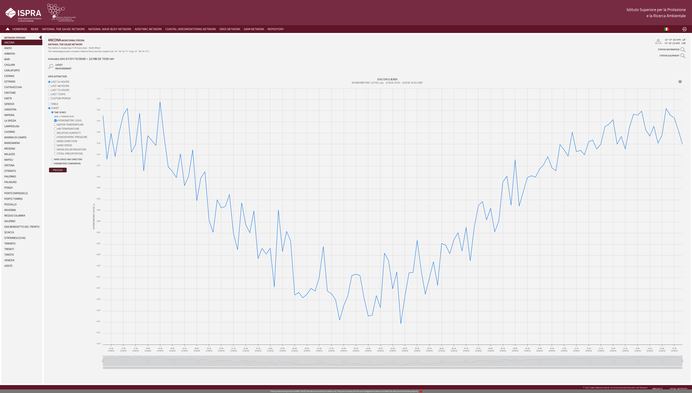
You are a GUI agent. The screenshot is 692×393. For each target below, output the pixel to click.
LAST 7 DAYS (57, 94)
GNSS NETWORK (229, 29)
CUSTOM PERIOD (60, 98)
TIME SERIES (60, 112)
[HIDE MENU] (40, 37)
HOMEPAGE (19, 29)
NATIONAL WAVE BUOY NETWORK (109, 29)
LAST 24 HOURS (59, 82)
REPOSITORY (276, 29)
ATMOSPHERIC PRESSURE (72, 137)
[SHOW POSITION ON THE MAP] (659, 41)
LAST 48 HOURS (59, 86)
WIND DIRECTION (67, 141)
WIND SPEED (64, 145)
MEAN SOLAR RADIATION (71, 149)
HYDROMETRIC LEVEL (69, 120)
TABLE (54, 104)
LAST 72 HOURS (59, 90)
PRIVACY (657, 389)
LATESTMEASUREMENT (63, 66)
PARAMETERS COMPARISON (67, 163)
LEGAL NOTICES (678, 389)
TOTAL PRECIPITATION (70, 153)
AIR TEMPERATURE (68, 129)
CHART (54, 108)
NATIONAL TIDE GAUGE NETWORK (63, 29)
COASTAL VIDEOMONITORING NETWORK (190, 29)
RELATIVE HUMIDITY (69, 133)
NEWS (35, 29)
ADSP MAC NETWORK (148, 29)
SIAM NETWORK (254, 29)
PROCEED (58, 170)
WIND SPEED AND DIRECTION (68, 159)
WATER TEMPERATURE (70, 124)
